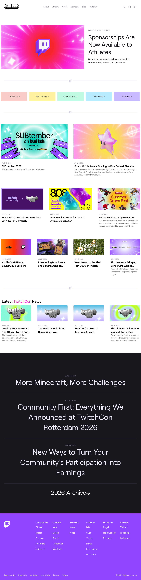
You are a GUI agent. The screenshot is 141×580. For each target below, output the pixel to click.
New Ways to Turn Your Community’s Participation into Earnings (70, 462)
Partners (56, 575)
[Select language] (129, 7)
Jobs (55, 527)
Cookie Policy (45, 575)
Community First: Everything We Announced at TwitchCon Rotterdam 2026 (70, 417)
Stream (55, 7)
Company (74, 7)
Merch (56, 532)
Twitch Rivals (41, 96)
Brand (55, 538)
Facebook (125, 532)
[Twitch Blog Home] (11, 6)
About (46, 7)
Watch (65, 7)
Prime (89, 543)
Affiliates (65, 575)
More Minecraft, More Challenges (71, 382)
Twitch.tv (93, 7)
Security (107, 538)
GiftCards (126, 96)
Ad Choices (34, 575)
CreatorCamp (69, 96)
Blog (84, 7)
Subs (88, 532)
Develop (40, 538)
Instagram (125, 538)
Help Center (109, 532)
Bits (88, 527)
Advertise (40, 543)
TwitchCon (13, 96)
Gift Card (91, 554)
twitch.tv (40, 549)
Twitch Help (98, 96)
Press (72, 532)
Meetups (57, 549)
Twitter (123, 527)
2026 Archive (68, 492)
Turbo (89, 538)
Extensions (91, 549)
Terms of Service (9, 575)
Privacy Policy (22, 575)
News (72, 527)
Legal (106, 527)
